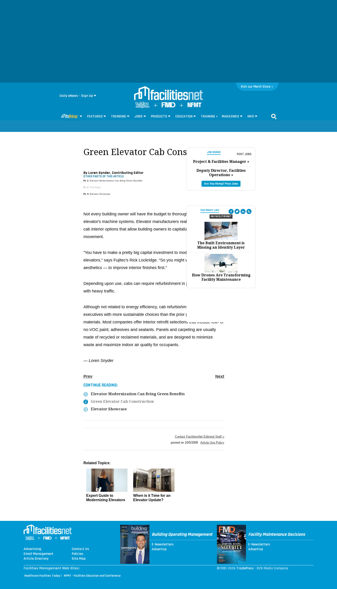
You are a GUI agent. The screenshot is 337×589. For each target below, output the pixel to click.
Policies (77, 554)
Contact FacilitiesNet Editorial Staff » (199, 436)
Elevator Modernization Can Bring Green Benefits (116, 180)
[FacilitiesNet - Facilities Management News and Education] (168, 93)
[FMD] (168, 106)
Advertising (32, 549)
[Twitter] (237, 211)
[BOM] (142, 107)
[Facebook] (231, 211)
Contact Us (80, 549)
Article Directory (36, 559)
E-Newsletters (163, 544)
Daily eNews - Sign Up (76, 95)
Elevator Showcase (100, 194)
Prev (87, 376)
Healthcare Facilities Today (42, 575)
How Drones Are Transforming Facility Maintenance (221, 277)
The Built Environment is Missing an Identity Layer (221, 245)
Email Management (38, 554)
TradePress (245, 568)
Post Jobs (244, 154)
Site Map (79, 559)
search (274, 116)
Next (219, 376)
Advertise (159, 549)
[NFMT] (194, 106)
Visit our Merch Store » (257, 86)
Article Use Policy (212, 442)
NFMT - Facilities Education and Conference (92, 575)
